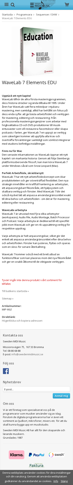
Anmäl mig (61, 396)
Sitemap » (7, 298)
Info (56, 481)
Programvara (24, 14)
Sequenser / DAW (46, 14)
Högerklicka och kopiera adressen (22, 320)
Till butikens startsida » (15, 291)
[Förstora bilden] (36, 51)
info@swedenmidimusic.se (27, 354)
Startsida (7, 14)
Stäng (64, 481)
